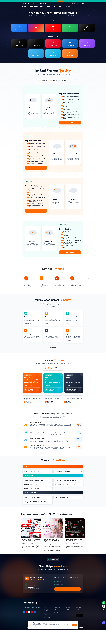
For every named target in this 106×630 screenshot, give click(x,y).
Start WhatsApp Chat (69, 589)
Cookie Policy (38, 626)
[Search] (80, 6)
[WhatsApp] (103, 602)
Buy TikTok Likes (70, 252)
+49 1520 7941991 (37, 580)
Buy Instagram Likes (36, 167)
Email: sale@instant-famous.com (41, 3)
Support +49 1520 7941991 (26, 3)
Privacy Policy (43, 626)
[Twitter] (29, 612)
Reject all (68, 624)
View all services (52, 347)
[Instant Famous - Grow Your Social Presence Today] (29, 6)
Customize (63, 624)
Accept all (74, 624)
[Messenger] (103, 606)
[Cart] (103, 609)
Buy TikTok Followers (36, 210)
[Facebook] (24, 612)
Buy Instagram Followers (70, 122)
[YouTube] (26, 612)
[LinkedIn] (35, 612)
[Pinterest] (32, 612)
